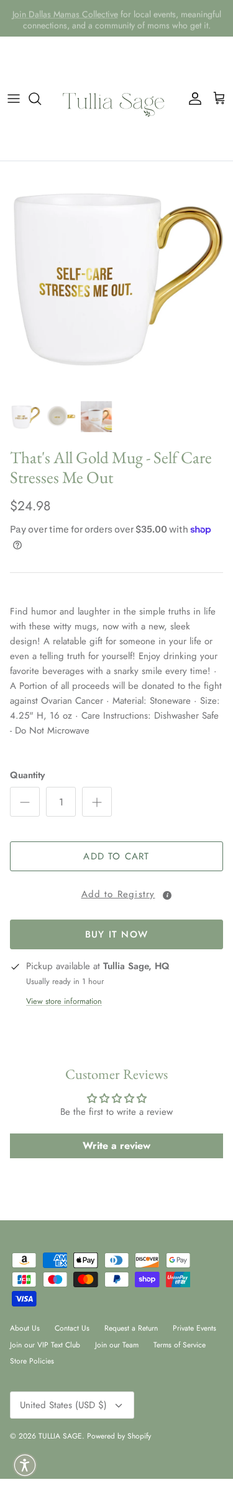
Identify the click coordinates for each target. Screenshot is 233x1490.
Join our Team (117, 1344)
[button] (116, 892)
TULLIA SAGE (60, 1436)
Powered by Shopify (119, 1436)
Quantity (27, 775)
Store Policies (32, 1361)
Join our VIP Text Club (45, 1344)
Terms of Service (179, 1344)
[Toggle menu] (13, 98)
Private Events (194, 1328)
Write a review (116, 1145)
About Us (25, 1328)
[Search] (41, 98)
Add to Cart (116, 856)
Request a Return (131, 1328)
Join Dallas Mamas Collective (65, 13)
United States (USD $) (63, 1405)
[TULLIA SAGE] (117, 98)
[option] (116, 277)
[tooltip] (167, 895)
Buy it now (116, 934)
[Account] (192, 98)
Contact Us (72, 1328)
